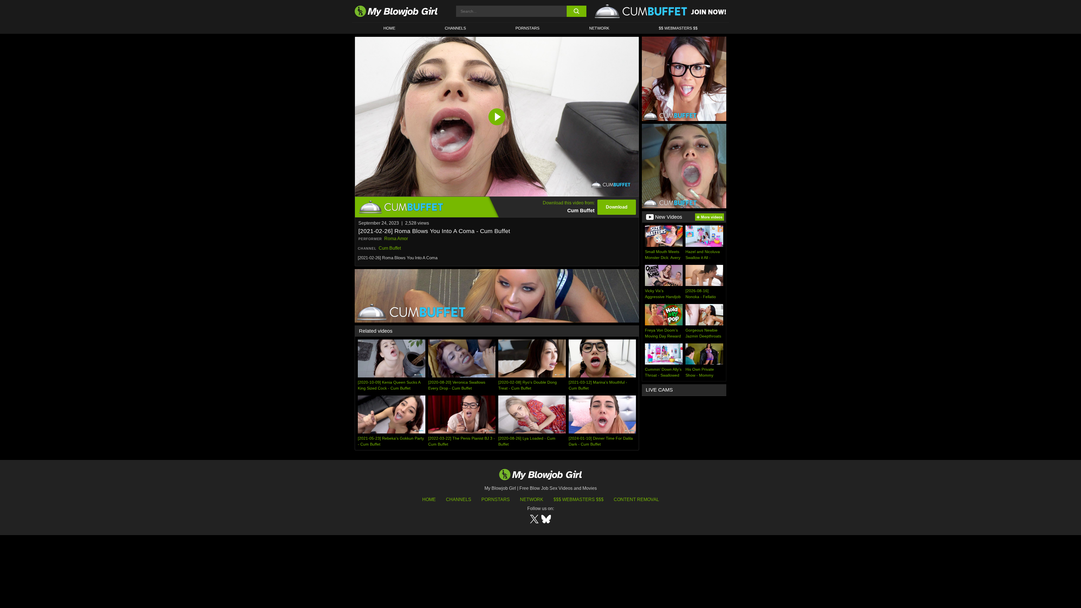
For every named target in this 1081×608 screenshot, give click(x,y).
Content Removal (636, 499)
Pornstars (495, 499)
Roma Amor (396, 238)
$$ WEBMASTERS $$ (678, 28)
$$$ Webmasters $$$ (578, 499)
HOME (389, 28)
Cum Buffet (390, 248)
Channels (458, 499)
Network (599, 28)
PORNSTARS (527, 28)
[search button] (576, 11)
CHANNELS (455, 28)
